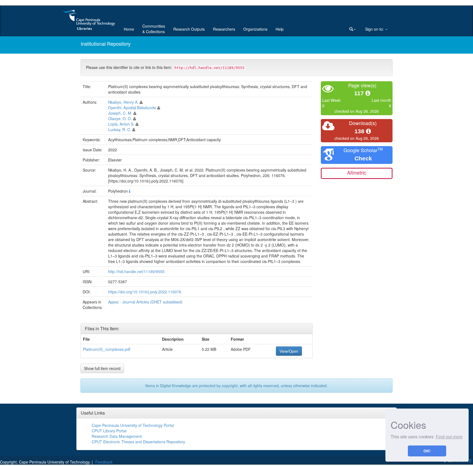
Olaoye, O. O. (120, 118)
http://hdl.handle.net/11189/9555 (136, 271)
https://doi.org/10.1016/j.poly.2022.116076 (144, 291)
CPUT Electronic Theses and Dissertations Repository (138, 441)
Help (280, 29)
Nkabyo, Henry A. (123, 102)
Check (363, 158)
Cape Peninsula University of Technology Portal (133, 425)
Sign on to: (374, 29)
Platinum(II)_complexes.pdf (106, 349)
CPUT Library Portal (109, 430)
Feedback (104, 462)
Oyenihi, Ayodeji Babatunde (132, 107)
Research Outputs (189, 29)
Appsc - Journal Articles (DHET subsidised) (145, 302)
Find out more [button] (449, 437)
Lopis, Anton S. (121, 124)
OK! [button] (427, 451)
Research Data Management (117, 436)
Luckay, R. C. (119, 129)
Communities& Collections (153, 28)
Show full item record (102, 368)
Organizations (255, 29)
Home (129, 29)
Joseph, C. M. (120, 113)
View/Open (288, 351)
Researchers (224, 29)
